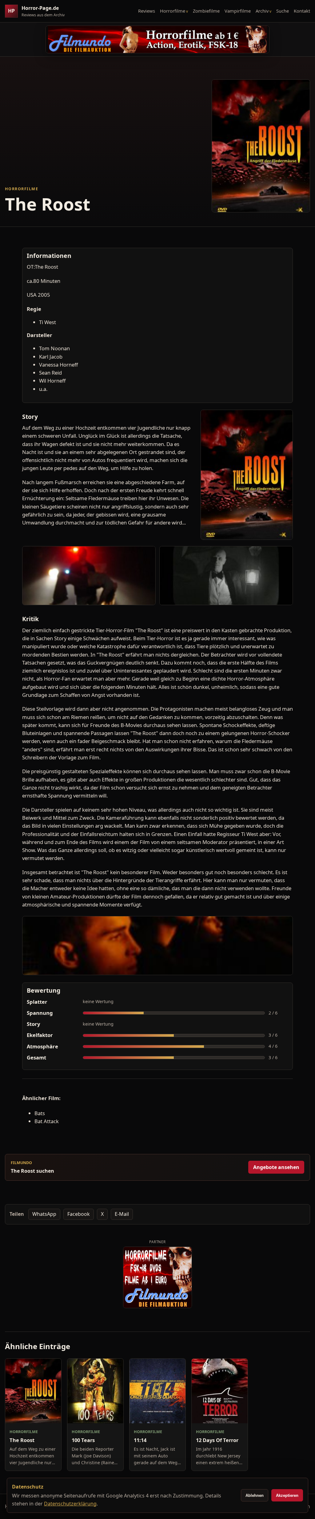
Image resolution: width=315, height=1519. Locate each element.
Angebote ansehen (276, 1167)
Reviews (146, 11)
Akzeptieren (287, 1495)
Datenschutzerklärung (70, 1503)
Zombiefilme (206, 11)
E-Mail (122, 1214)
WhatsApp (44, 1214)
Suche (282, 11)
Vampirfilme (238, 11)
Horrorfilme (172, 11)
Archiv (262, 11)
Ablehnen (254, 1495)
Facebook (78, 1214)
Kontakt (302, 11)
